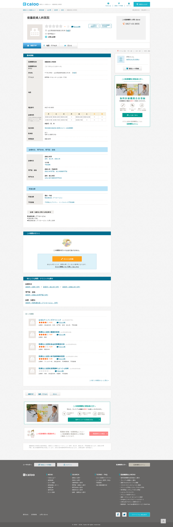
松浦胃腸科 (54, 368)
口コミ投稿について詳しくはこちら (67, 267)
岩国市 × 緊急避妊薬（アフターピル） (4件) (41, 303)
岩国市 (56, 10)
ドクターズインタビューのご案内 (131, 485)
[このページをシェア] (118, 514)
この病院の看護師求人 (94, 26)
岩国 (62, 10)
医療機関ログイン (132, 124)
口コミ (55, 394)
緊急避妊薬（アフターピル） (54, 198)
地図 (68, 30)
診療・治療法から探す (79, 492)
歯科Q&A (51, 489)
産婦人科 (57, 159)
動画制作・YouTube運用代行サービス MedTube (135, 504)
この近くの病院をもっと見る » (99, 380)
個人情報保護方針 (101, 485)
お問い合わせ (44, 514)
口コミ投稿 (51, 492)
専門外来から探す (77, 487)
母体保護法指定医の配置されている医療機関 (59, 128)
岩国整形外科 (52, 344)
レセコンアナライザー (127, 492)
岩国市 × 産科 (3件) (32, 287)
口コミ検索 (51, 482)
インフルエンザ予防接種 (66, 202)
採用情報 (34, 514)
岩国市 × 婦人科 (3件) (51, 287)
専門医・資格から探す (79, 485)
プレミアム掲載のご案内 (128, 480)
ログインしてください (132, 59)
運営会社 (25, 514)
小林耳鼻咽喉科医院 (52, 356)
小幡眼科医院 (49, 332)
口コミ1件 (62, 346)
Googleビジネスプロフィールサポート (132, 499)
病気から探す (76, 477)
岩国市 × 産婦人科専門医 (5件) (36, 295)
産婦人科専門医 (50, 171)
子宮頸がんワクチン (51, 202)
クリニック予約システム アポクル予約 (132, 487)
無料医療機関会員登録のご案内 (130, 477)
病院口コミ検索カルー (29, 10)
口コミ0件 (60, 371)
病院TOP (30, 394)
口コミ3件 (62, 334)
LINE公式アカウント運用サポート (131, 501)
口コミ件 (77, 27)
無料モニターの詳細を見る (84, 419)
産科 (46, 159)
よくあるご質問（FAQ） (103, 480)
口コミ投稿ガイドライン (103, 477)
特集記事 (50, 487)
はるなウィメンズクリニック (50, 320)
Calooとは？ (52, 477)
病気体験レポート (53, 485)
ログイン (129, 5)
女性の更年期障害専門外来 (53, 178)
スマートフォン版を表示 (139, 514)
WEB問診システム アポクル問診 (130, 489)
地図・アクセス (42, 394)
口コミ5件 (62, 322)
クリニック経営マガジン (128, 494)
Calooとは (108, 5)
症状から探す (76, 480)
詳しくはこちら (132, 115)
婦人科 (51, 159)
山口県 (49, 10)
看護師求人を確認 (99, 434)
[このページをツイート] (124, 514)
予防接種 (47, 165)
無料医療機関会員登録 (106, 26)
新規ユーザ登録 (119, 5)
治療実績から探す (77, 482)
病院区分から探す (77, 489)
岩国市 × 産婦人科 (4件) (71, 287)
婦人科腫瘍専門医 (61, 171)
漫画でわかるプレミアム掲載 (129, 482)
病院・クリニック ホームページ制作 (132, 497)
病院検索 (41, 10)
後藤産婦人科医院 (38, 17)
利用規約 (99, 482)
